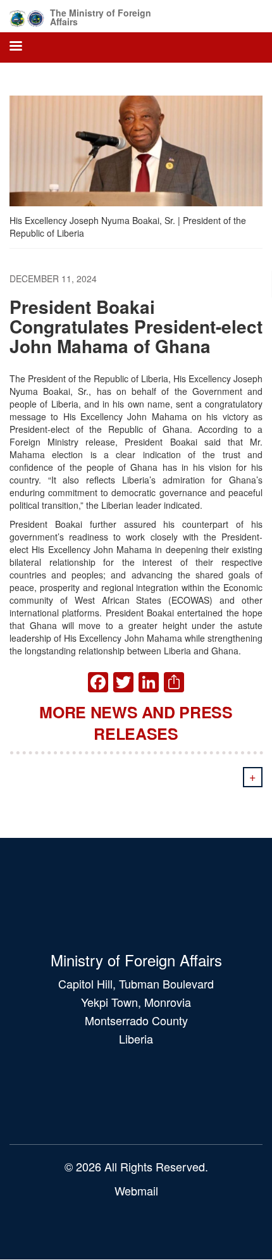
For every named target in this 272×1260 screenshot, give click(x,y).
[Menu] (15, 47)
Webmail (136, 1190)
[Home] (26, 16)
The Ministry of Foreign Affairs (100, 17)
